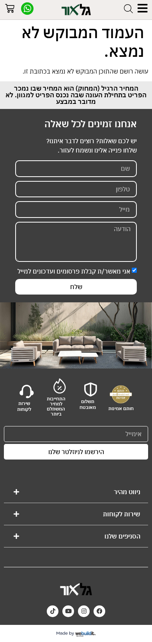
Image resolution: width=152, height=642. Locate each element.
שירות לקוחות (121, 514)
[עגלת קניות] (9, 10)
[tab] (76, 492)
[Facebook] (99, 611)
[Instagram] (84, 611)
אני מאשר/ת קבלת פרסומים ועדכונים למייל (74, 271)
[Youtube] (68, 611)
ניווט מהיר (127, 492)
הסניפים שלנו (122, 536)
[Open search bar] (128, 8)
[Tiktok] (52, 611)
